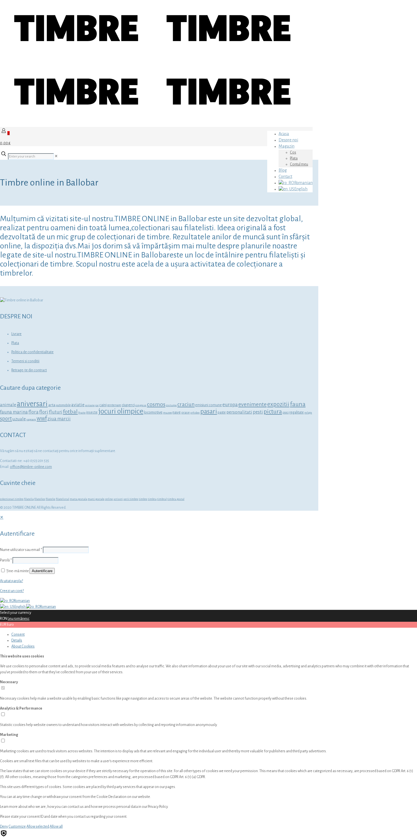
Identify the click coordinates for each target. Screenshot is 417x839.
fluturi (55, 412)
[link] (56, 156)
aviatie (78, 404)
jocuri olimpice (120, 411)
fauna (298, 404)
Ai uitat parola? (11, 581)
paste (222, 412)
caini (103, 405)
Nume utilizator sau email (21, 550)
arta (52, 405)
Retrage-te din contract (29, 370)
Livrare (16, 334)
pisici (286, 412)
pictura (273, 411)
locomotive (153, 412)
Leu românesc (19, 619)
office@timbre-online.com (31, 467)
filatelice (39, 499)
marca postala (78, 499)
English (20, 607)
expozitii (278, 404)
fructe (82, 412)
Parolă (6, 560)
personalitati (239, 412)
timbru (152, 499)
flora (33, 412)
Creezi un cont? (12, 591)
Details (16, 640)
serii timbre (130, 499)
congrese (140, 405)
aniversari (32, 404)
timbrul (162, 499)
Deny (4, 827)
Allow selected (37, 827)
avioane (90, 405)
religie (308, 412)
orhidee (195, 412)
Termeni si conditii (25, 361)
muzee (167, 412)
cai (97, 405)
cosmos (156, 404)
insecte (92, 412)
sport (6, 418)
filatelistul (62, 499)
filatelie (50, 499)
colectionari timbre (12, 499)
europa (230, 404)
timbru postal (175, 499)
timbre (143, 499)
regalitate (296, 412)
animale (8, 404)
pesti (258, 412)
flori (43, 412)
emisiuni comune (208, 405)
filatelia (29, 499)
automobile (63, 405)
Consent (18, 634)
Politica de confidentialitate (32, 352)
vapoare (31, 419)
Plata (15, 343)
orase (185, 412)
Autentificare (42, 571)
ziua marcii (59, 418)
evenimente (252, 404)
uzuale (19, 418)
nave (176, 412)
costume (171, 405)
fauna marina (14, 412)
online (109, 499)
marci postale (96, 499)
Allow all (56, 827)
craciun (186, 404)
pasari (208, 411)
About (23, 646)
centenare (114, 405)
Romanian (22, 601)
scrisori (118, 499)
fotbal (70, 411)
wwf (42, 418)
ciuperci (128, 405)
